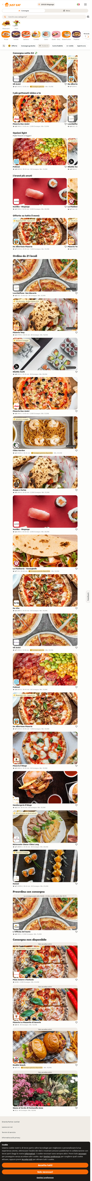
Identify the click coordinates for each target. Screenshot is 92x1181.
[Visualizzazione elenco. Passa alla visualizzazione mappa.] (88, 17)
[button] (11, 4)
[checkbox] (6, 36)
